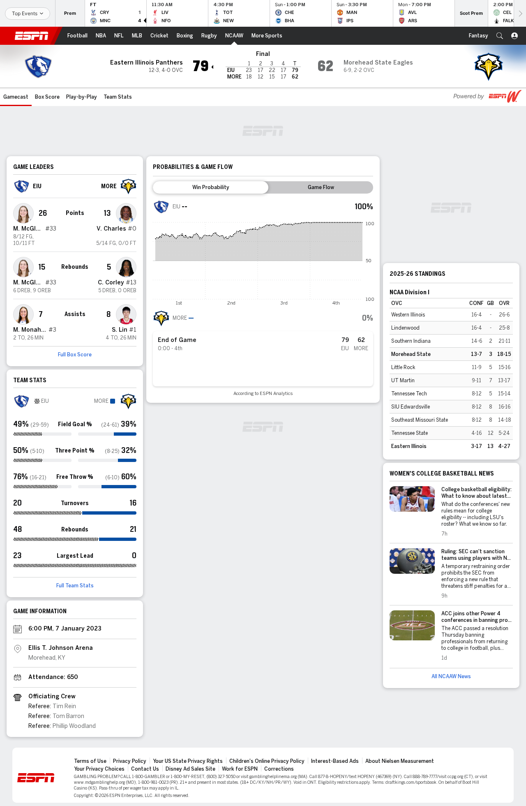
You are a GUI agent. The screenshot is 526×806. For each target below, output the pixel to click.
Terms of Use (90, 761)
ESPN (31, 36)
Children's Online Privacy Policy (267, 761)
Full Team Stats (75, 586)
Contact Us (145, 769)
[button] (499, 35)
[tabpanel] (263, 297)
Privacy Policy (129, 761)
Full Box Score (75, 355)
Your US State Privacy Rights (188, 761)
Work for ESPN (240, 769)
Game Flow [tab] (321, 187)
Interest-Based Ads (335, 761)
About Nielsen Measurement (399, 761)
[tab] (210, 187)
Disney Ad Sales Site (190, 769)
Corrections (279, 769)
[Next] (520, 13)
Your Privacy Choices (99, 769)
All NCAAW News (451, 676)
